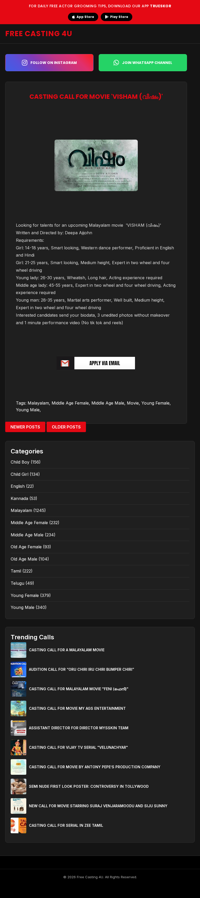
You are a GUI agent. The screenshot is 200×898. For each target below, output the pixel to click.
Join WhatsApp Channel (147, 62)
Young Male (28, 409)
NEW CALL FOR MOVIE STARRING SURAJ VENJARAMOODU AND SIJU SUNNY (98, 806)
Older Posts (66, 427)
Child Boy (20, 462)
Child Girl (19, 474)
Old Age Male (24, 559)
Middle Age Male (107, 403)
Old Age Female (26, 546)
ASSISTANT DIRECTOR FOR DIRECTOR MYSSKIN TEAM (78, 728)
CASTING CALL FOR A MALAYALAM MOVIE (66, 650)
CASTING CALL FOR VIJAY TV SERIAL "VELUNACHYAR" (78, 747)
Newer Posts (25, 427)
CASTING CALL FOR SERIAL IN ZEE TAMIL (66, 825)
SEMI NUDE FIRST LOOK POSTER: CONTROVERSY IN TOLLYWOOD (89, 786)
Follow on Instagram (53, 62)
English (18, 486)
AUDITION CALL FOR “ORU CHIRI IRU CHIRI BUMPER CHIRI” (81, 669)
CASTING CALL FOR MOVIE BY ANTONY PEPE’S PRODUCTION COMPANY (94, 767)
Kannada (19, 498)
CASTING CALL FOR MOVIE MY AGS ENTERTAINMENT (77, 708)
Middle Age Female (70, 403)
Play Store (119, 17)
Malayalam (38, 403)
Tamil (16, 571)
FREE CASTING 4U (38, 34)
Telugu (17, 583)
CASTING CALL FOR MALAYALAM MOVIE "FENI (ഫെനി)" (78, 689)
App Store (85, 17)
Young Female (155, 403)
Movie (133, 403)
